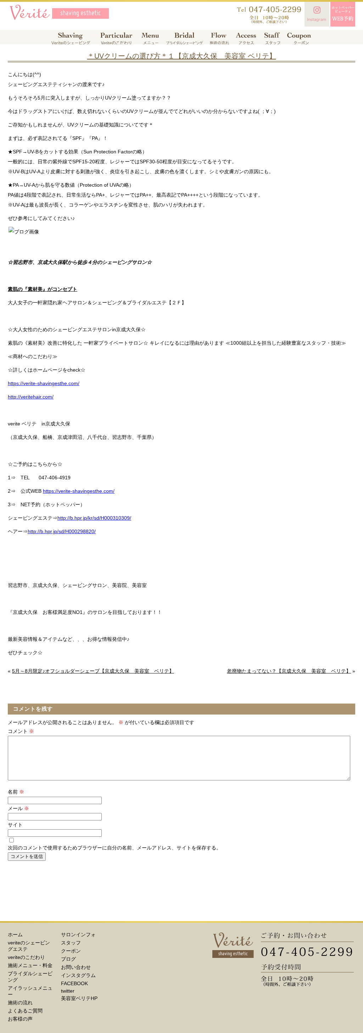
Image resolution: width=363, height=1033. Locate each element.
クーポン (71, 951)
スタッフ (71, 942)
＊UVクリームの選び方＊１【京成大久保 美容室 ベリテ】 (181, 56)
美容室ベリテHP (79, 998)
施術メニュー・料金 (30, 965)
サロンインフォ (78, 934)
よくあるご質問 (25, 1011)
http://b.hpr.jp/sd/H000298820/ (62, 531)
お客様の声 (20, 1019)
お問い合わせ (76, 967)
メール (18, 808)
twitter (67, 991)
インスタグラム (78, 975)
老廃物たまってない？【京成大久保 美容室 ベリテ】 (289, 671)
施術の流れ (20, 1002)
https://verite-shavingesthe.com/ (43, 383)
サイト (15, 825)
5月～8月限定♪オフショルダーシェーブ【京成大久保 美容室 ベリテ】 (93, 671)
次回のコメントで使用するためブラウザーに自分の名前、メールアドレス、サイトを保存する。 (114, 848)
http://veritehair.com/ (31, 397)
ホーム (15, 934)
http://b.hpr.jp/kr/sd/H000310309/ (94, 518)
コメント (21, 731)
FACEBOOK (74, 983)
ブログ (68, 959)
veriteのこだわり (26, 957)
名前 (16, 792)
